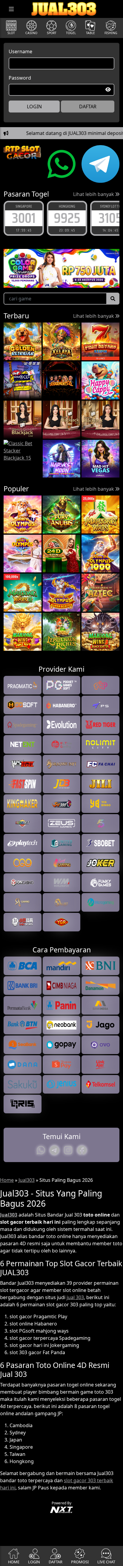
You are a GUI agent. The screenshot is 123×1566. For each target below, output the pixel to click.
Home (7, 1180)
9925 (23, 218)
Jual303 (27, 1180)
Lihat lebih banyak (94, 194)
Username (20, 51)
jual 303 (75, 1297)
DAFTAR (87, 106)
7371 (110, 218)
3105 (67, 218)
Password (20, 78)
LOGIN (34, 106)
